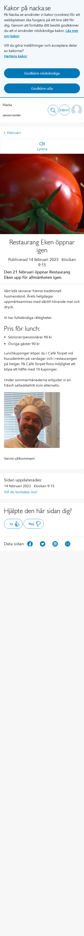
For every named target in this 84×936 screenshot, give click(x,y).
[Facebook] (30, 543)
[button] (53, 110)
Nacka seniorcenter (12, 110)
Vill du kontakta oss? (20, 492)
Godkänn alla (42, 88)
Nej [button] (31, 524)
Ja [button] (11, 524)
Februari (14, 133)
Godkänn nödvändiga (42, 73)
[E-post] (67, 543)
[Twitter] (42, 543)
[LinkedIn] (55, 543)
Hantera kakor (15, 56)
